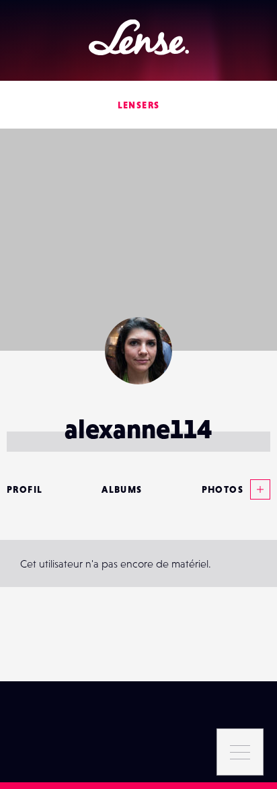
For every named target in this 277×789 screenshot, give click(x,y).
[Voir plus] (256, 489)
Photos (222, 489)
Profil (24, 489)
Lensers (139, 105)
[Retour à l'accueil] (139, 37)
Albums (122, 489)
